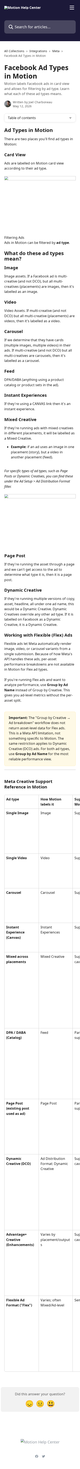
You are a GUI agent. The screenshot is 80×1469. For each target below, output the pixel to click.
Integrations (38, 51)
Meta (56, 51)
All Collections (14, 51)
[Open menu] (72, 7)
